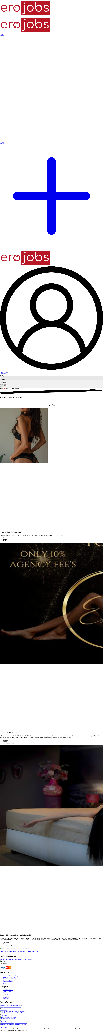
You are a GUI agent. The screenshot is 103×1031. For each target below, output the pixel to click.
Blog (4, 983)
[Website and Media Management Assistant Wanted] (13, 1023)
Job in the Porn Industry (9, 977)
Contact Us (6, 997)
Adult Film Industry (8, 990)
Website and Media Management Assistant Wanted (13, 1024)
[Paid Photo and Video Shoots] (8, 1017)
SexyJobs (5, 994)
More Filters (3, 381)
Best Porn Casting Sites (9, 980)
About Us (5, 998)
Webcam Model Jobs (8, 993)
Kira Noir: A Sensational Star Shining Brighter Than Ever (19, 951)
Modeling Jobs (7, 991)
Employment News (8, 981)
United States (3, 1010)
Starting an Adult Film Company (11, 975)
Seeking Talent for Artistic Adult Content (10, 1007)
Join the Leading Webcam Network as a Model (12, 1012)
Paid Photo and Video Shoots (7, 1018)
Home (1, 34)
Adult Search (3, 372)
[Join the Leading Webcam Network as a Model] (12, 1011)
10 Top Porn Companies (9, 978)
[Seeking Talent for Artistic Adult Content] (11, 1005)
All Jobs (2, 35)
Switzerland (3, 373)
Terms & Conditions (8, 995)
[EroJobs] (25, 16)
